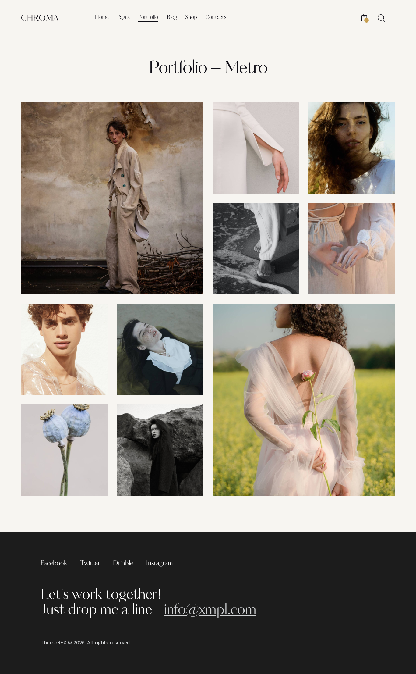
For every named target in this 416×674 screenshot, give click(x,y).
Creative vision (234, 267)
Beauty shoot (329, 167)
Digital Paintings (44, 468)
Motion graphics (235, 468)
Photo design (233, 167)
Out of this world (140, 468)
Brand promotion (45, 267)
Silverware (327, 267)
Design (44, 280)
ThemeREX (53, 642)
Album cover (137, 368)
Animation (40, 368)
